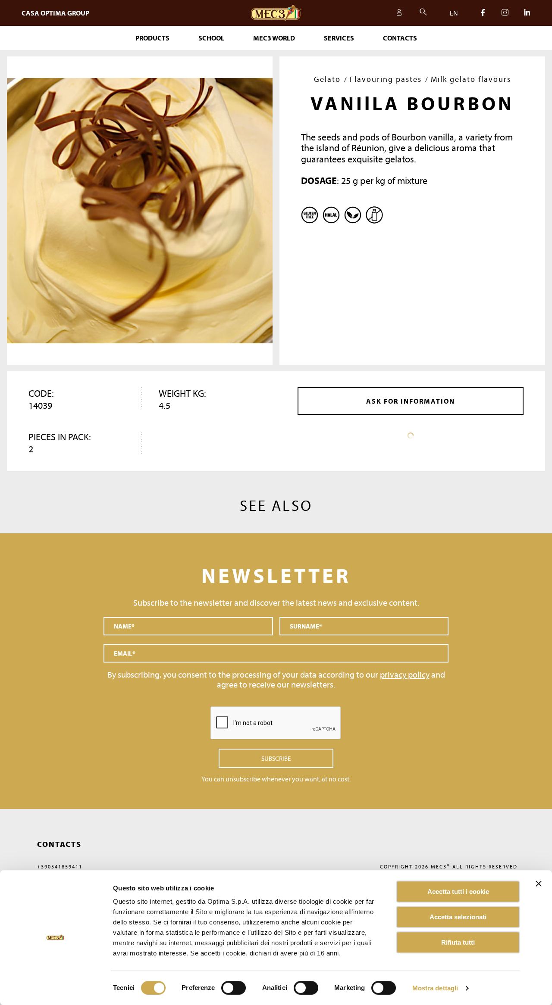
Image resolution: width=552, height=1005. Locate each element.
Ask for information (410, 401)
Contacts (400, 38)
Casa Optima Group (55, 13)
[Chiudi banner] (539, 884)
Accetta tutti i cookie (458, 891)
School (211, 38)
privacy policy (405, 674)
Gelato (327, 79)
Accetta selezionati (458, 917)
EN (454, 13)
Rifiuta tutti (458, 942)
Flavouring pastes (386, 79)
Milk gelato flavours (471, 79)
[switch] (306, 988)
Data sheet (410, 435)
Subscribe (276, 758)
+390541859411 (59, 866)
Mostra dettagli (435, 988)
